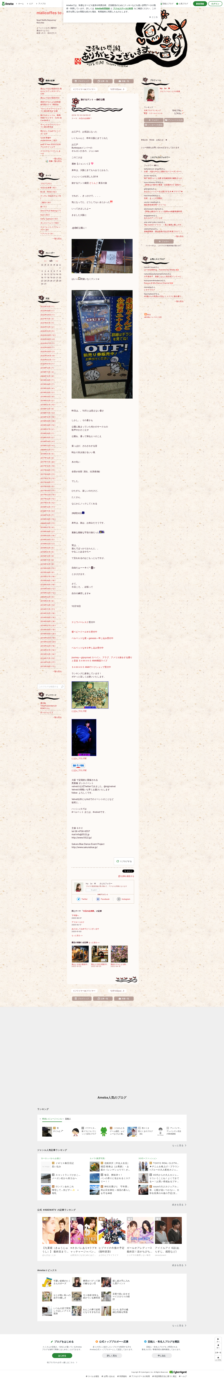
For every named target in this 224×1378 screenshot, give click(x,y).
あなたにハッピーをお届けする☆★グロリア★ (163, 191)
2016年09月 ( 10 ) (47, 519)
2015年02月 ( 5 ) (47, 597)
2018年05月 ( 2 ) (47, 437)
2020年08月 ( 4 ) (47, 339)
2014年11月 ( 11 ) (47, 609)
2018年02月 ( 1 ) (47, 449)
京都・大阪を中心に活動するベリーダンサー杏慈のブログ (164, 171)
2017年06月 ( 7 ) (47, 482)
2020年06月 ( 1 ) (47, 347)
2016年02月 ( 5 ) (47, 548)
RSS (149, 314)
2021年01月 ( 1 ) (47, 323)
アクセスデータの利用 (141, 1376)
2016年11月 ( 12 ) (47, 511)
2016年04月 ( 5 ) (47, 539)
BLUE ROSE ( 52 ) (48, 192)
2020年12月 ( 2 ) (47, 327)
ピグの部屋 (176, 91)
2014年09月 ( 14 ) (47, 617)
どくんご (93, 183)
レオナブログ (149, 290)
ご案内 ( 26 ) (45, 202)
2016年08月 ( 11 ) (47, 523)
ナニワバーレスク (80, 622)
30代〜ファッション (148, 1158)
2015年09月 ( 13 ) (47, 568)
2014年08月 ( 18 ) (47, 621)
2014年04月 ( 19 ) (47, 638)
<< (45, 261)
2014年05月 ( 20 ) (48, 634)
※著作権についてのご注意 (153, 317)
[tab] (52, 1119)
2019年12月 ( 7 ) (47, 368)
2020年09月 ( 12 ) (47, 335)
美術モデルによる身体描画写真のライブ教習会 (50, 103)
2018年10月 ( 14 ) (47, 417)
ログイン (215, 3)
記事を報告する (127, 876)
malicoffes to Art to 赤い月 (61, 12)
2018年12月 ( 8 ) (47, 409)
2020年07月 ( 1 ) (47, 343)
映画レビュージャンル (52, 1119)
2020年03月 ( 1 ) (47, 359)
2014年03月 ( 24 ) (48, 642)
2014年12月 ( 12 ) (47, 605)
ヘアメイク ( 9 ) (46, 233)
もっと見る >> (77, 936)
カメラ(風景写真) (97, 1158)
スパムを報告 (93, 1376)
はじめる (62, 1355)
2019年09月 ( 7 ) (47, 380)
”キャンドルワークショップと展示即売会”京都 (50, 109)
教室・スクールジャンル (153, 113)
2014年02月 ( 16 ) (47, 646)
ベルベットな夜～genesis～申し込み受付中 (92, 638)
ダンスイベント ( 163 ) (49, 223)
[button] (218, 1358)
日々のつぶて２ (46, 712)
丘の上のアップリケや (153, 218)
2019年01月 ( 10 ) (47, 404)
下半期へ (75, 915)
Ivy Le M (167, 88)
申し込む (162, 1355)
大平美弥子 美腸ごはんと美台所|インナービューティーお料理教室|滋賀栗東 (164, 276)
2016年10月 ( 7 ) (47, 515)
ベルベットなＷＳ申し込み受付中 (88, 647)
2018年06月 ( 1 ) (47, 433)
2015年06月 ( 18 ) (47, 580)
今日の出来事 (84, 118)
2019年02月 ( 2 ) (47, 400)
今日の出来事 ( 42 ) (48, 187)
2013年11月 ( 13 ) (47, 658)
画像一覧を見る (55, 161)
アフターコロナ (78, 922)
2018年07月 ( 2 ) (47, 429)
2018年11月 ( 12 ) (47, 413)
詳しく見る (112, 1355)
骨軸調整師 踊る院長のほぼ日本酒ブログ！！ (163, 231)
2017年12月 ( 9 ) (47, 458)
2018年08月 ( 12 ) (47, 425)
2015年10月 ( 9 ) (47, 564)
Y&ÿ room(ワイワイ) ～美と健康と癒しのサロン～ (164, 225)
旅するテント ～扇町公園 (93, 99)
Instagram (126, 899)
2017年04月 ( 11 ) (47, 490)
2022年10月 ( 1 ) (47, 306)
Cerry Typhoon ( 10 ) (49, 219)
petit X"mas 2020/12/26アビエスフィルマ (50, 145)
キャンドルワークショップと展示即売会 (50, 125)
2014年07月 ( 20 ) (48, 625)
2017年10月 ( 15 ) (47, 466)
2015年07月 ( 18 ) (47, 576)
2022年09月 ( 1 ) (47, 310)
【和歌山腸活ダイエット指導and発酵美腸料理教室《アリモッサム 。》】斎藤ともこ (164, 211)
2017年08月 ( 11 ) (47, 474)
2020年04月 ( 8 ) (47, 355)
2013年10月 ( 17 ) (47, 662)
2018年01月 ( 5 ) (47, 454)
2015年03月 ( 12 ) (47, 593)
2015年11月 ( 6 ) (47, 560)
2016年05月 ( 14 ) (47, 535)
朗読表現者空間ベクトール (155, 205)
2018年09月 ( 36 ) (47, 421)
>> (57, 261)
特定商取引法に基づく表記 (165, 1376)
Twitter (84, 899)
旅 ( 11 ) (43, 206)
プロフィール (165, 91)
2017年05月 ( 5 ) (47, 486)
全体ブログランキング (152, 110)
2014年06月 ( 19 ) (47, 629)
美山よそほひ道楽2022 (49, 98)
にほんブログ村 (79, 711)
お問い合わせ (109, 1376)
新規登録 (200, 3)
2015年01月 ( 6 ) (47, 601)
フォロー (94, 890)
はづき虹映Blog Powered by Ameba (161, 270)
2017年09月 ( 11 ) (47, 470)
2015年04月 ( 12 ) (47, 589)
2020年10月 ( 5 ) (47, 331)
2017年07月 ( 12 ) (47, 478)
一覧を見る (179, 236)
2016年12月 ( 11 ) (47, 507)
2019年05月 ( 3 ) (47, 392)
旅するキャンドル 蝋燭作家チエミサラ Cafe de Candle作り (51, 117)
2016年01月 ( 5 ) (47, 552)
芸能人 (68, 1119)
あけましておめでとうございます (85, 929)
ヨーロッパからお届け (51, 1158)
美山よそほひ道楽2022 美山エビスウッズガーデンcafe (51, 91)
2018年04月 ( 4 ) (47, 441)
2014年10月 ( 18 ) (47, 613)
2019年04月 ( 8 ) (47, 396)
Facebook (105, 899)
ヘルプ (184, 1376)
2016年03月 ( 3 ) (47, 544)
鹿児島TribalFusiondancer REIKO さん (48, 705)
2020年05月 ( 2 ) (47, 351)
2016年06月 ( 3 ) (47, 531)
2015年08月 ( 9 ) (47, 572)
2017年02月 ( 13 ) (47, 499)
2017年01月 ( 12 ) (47, 503)
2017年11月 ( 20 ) (47, 462)
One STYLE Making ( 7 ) (50, 211)
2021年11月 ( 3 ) (47, 319)
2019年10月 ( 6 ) (47, 376)
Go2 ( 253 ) (45, 215)
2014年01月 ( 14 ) (47, 650)
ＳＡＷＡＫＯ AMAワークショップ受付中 (91, 667)
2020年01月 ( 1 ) (47, 364)
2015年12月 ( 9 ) (47, 556)
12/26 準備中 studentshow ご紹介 (48, 139)
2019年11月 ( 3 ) (47, 372)
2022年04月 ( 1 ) (47, 315)
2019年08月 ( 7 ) (47, 384)
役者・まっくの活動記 (153, 198)
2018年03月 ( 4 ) (47, 445)
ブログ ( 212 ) (46, 183)
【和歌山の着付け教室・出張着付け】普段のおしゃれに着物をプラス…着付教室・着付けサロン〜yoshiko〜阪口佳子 (164, 185)
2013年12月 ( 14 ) (47, 654)
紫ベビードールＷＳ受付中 (84, 631)
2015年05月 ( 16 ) (47, 584)
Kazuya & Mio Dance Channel (158, 283)
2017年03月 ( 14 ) (47, 495)
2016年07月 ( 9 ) (47, 527)
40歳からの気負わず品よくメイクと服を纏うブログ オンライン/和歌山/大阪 (164, 296)
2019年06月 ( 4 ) (47, 388)
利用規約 (123, 1376)
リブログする (126, 861)
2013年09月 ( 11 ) (47, 666)
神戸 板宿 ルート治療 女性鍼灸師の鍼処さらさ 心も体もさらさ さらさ (164, 178)
